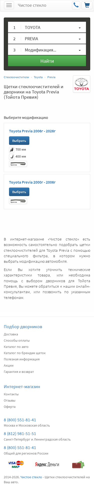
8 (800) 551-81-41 (20, 420)
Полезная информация (22, 359)
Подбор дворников (23, 326)
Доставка (11, 334)
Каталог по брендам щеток (25, 353)
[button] (47, 27)
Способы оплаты (17, 340)
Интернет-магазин (22, 386)
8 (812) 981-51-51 (20, 433)
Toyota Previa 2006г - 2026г (32, 130)
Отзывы (9, 400)
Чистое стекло (32, 5)
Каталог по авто (16, 346)
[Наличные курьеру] (78, 462)
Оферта (10, 406)
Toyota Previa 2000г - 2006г (32, 182)
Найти (47, 61)
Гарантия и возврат (19, 371)
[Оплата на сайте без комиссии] (15, 462)
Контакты (11, 394)
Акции (9, 365)
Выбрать (19, 140)
